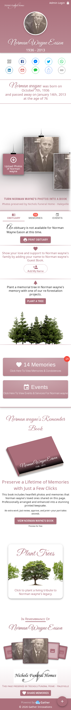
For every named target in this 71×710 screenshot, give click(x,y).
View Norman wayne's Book (35, 520)
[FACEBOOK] (22, 61)
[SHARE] (48, 70)
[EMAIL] (22, 70)
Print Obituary (37, 239)
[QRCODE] (9, 61)
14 (67, 359)
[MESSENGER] (35, 61)
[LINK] (61, 70)
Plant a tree (35, 301)
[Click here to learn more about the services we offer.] (35, 676)
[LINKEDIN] (9, 70)
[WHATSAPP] (61, 61)
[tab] (14, 216)
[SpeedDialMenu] (62, 701)
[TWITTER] (48, 61)
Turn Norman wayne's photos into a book (35, 199)
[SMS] (35, 70)
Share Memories (37, 693)
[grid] (35, 163)
